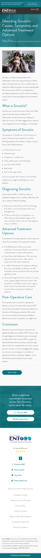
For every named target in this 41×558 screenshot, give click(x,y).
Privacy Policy (20, 505)
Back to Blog (12, 372)
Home (4, 40)
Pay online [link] (18, 475)
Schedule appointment (20, 419)
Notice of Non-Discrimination (20, 516)
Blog (10, 40)
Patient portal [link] (19, 470)
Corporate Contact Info (20, 522)
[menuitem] (20, 458)
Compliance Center (21, 495)
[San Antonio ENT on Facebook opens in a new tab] (20, 458)
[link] (20, 449)
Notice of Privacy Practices (20, 500)
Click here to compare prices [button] (32, 4)
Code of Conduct (20, 511)
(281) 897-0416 (24, 548)
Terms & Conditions (20, 527)
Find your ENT (22, 412)
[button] (37, 9)
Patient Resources (21, 480)
